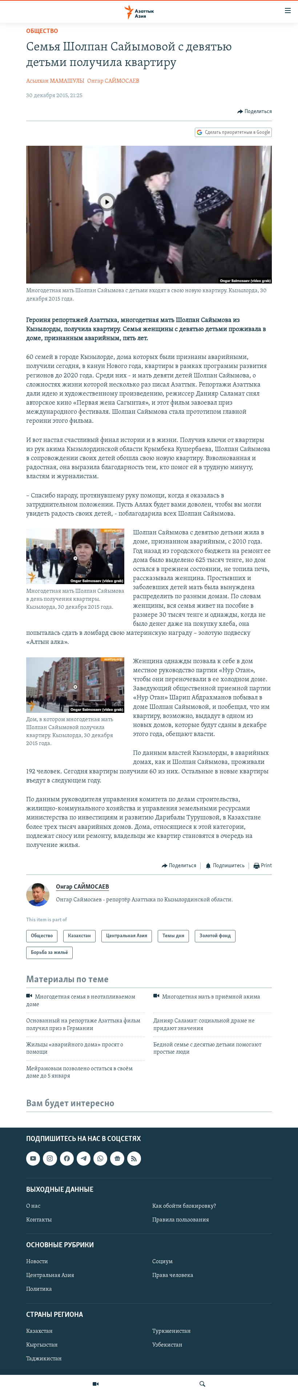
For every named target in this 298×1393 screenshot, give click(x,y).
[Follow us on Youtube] (33, 1159)
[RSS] (134, 1159)
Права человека (172, 1276)
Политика (39, 1290)
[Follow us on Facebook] (67, 1159)
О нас (33, 1206)
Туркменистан (171, 1331)
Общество (42, 31)
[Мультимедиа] (95, 1384)
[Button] (254, 111)
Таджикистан (44, 1359)
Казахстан (39, 1331)
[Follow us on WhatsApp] (100, 1159)
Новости (37, 1262)
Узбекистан (167, 1345)
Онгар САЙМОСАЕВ (113, 81)
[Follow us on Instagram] (50, 1159)
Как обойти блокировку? (184, 1206)
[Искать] (202, 1384)
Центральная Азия (50, 1276)
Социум (162, 1262)
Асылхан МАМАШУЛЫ (55, 81)
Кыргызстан (42, 1345)
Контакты (39, 1220)
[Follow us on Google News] (117, 1159)
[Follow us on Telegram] (83, 1159)
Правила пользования (180, 1220)
